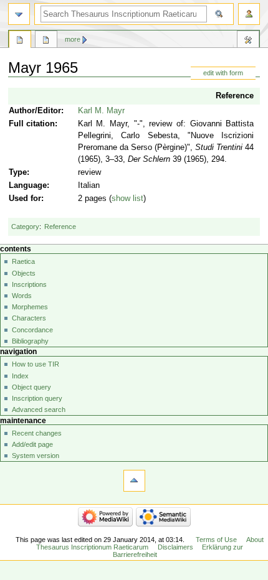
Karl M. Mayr (101, 110)
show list (127, 198)
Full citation (32, 123)
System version (35, 455)
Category (25, 226)
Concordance (32, 330)
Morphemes (30, 307)
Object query (31, 387)
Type (18, 172)
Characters (29, 318)
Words (22, 295)
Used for (25, 198)
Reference (235, 95)
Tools (248, 41)
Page (20, 41)
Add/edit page (32, 444)
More (72, 39)
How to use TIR (35, 364)
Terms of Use (216, 539)
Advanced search (38, 409)
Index (20, 376)
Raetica (23, 261)
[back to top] (134, 481)
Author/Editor (35, 110)
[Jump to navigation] (19, 14)
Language (28, 185)
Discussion (46, 41)
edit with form (223, 73)
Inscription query (37, 398)
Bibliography (30, 341)
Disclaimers (175, 547)
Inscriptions (29, 284)
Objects (24, 273)
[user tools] (249, 14)
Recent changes (37, 433)
